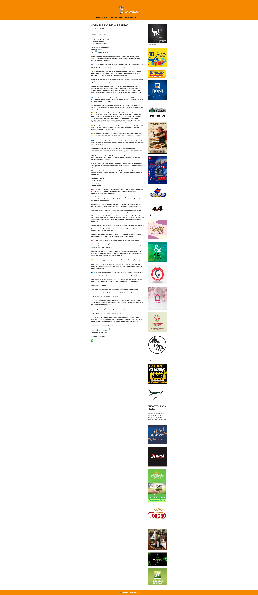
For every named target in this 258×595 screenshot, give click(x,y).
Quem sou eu (105, 17)
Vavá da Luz (95, 28)
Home (98, 17)
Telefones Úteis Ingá (130, 17)
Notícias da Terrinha (116, 17)
